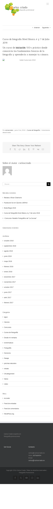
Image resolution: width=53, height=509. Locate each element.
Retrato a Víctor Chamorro (13, 198)
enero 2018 (8, 272)
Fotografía (7, 348)
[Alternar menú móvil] (47, 4)
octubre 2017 (9, 287)
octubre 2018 (9, 241)
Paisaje (6, 358)
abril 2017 (7, 297)
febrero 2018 (8, 266)
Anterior (37, 27)
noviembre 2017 (10, 282)
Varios (6, 379)
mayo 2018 (8, 261)
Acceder (7, 398)
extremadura (8, 343)
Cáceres (7, 322)
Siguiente (45, 27)
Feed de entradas (10, 403)
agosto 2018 (8, 251)
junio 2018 (8, 256)
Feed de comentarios (11, 408)
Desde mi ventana (10, 338)
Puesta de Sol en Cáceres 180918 (15, 203)
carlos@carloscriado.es (36, 460)
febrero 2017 (8, 303)
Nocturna (7, 353)
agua (5, 317)
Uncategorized (9, 374)
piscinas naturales (10, 363)
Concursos (7, 327)
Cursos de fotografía (33, 130)
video (6, 384)
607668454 (37, 455)
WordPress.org (9, 414)
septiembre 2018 (10, 246)
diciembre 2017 (9, 277)
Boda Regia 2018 (10, 208)
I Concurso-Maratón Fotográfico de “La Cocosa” (20, 218)
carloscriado (9, 130)
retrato (6, 368)
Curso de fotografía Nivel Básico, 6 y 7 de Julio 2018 (22, 213)
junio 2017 (8, 292)
